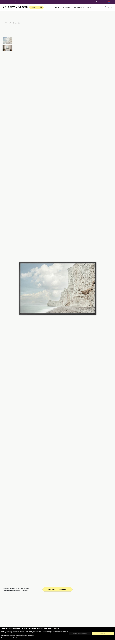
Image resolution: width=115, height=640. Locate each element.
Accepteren (103, 633)
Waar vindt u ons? (9, 2)
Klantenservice (100, 2)
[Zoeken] (41, 7)
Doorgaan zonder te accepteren (80, 633)
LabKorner (90, 7)
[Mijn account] (105, 7)
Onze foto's (57, 7)
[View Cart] (111, 7)
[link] (15, 7)
